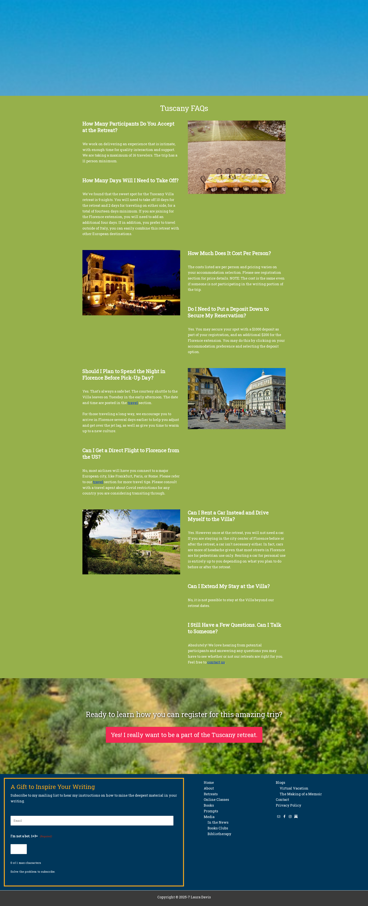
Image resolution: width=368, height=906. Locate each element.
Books (209, 805)
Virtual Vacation (292, 788)
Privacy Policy (288, 805)
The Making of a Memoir (299, 794)
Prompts (211, 811)
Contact (282, 799)
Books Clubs (216, 828)
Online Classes (216, 799)
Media (209, 816)
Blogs (280, 782)
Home (209, 782)
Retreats (211, 794)
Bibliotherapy (217, 833)
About (209, 788)
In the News (216, 822)
